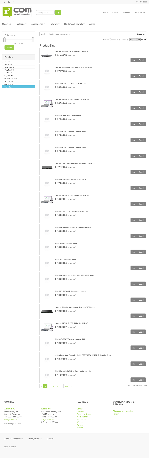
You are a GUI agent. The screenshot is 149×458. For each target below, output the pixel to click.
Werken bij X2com (84, 414)
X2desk (80, 422)
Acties (92, 23)
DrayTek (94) (9, 70)
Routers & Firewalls (73, 23)
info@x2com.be (47, 419)
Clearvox (6, 23)
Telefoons (20, 23)
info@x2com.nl (10, 419)
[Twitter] (4, 2)
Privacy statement (35, 438)
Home (105, 12)
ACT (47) (8, 61)
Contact (115, 12)
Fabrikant (114, 40)
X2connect (81, 419)
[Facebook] (13, 2)
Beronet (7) (9, 64)
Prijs (132, 40)
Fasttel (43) (9, 73)
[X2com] (17, 12)
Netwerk (54, 23)
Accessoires (37, 23)
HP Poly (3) (9, 81)
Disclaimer (51, 438)
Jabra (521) (9, 84)
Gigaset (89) (9, 75)
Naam (124, 40)
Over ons (80, 411)
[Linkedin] (9, 2)
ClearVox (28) (9, 67)
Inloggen (126, 12)
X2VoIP (80, 427)
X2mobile (81, 424)
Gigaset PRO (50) (11, 78)
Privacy (116, 413)
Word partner (82, 416)
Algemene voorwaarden (123, 411)
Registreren (140, 12)
